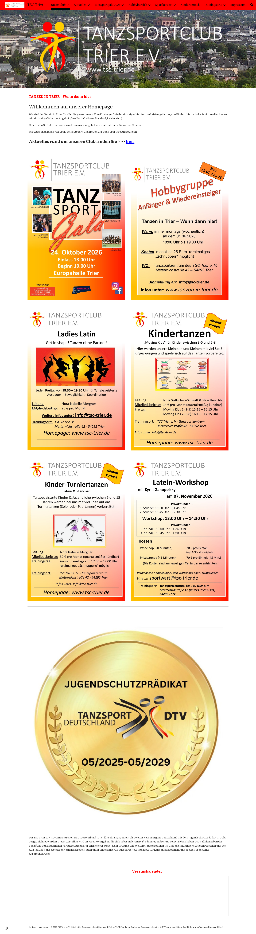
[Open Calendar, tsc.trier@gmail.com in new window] (221, 880)
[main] (128, 96)
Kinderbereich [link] (190, 4)
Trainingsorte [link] (213, 4)
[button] (252, 5)
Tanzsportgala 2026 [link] (107, 4)
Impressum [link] (238, 4)
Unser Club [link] (58, 4)
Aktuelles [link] (80, 4)
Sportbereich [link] (163, 4)
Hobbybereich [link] (138, 4)
